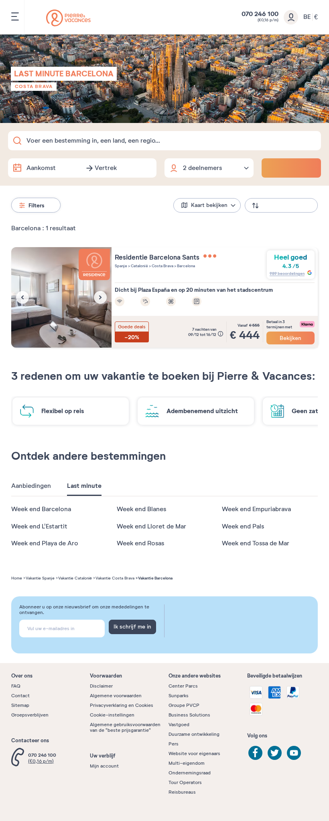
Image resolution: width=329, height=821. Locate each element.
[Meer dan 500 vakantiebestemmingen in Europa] (68, 18)
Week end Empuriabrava (256, 509)
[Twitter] (275, 753)
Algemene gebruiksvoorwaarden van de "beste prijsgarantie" (125, 727)
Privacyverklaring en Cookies (121, 705)
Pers (174, 744)
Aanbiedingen (31, 486)
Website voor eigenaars (194, 753)
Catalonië (139, 265)
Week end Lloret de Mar (151, 526)
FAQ (15, 686)
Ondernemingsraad (190, 773)
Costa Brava (34, 86)
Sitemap (20, 705)
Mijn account (104, 766)
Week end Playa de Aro (44, 543)
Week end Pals (243, 526)
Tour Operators (185, 782)
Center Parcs (183, 686)
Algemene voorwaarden (116, 695)
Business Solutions (189, 715)
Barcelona (185, 265)
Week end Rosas (140, 543)
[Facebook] (255, 753)
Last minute (84, 486)
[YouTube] (294, 753)
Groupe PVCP (184, 705)
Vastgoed (179, 724)
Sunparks (179, 695)
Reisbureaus (182, 792)
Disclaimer (101, 686)
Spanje (121, 265)
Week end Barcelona (41, 509)
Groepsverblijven (30, 715)
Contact (20, 695)
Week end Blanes (141, 509)
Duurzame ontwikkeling (194, 734)
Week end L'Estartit (39, 526)
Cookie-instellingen (112, 715)
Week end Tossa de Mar (255, 543)
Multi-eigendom (187, 763)
